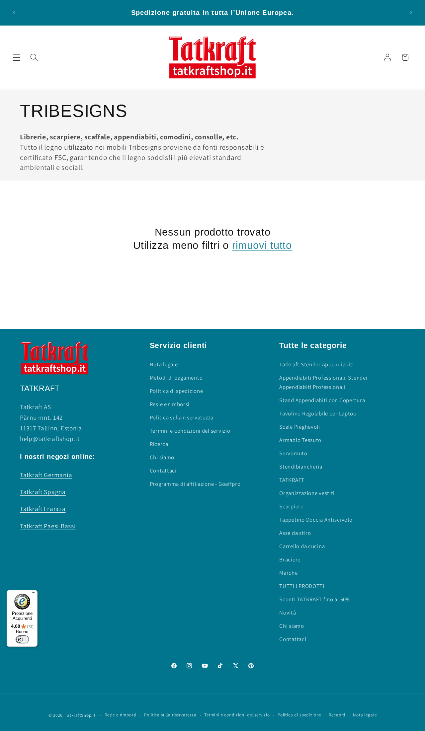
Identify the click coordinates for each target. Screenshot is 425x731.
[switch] (22, 639)
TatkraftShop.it (80, 715)
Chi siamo (162, 457)
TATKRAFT (291, 479)
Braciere (289, 559)
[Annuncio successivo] (411, 12)
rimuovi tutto (262, 245)
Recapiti (337, 715)
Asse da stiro (295, 533)
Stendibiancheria (300, 466)
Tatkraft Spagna (43, 491)
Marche (288, 572)
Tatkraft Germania (46, 475)
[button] (17, 57)
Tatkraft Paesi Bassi (48, 526)
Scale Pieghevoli (299, 426)
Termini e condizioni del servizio (190, 430)
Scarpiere (291, 506)
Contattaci (163, 470)
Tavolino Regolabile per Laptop (318, 413)
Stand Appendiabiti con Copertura (322, 400)
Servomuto (293, 453)
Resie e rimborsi (170, 404)
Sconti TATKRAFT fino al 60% (315, 599)
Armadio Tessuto (300, 440)
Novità (287, 612)
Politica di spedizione (176, 391)
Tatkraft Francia (43, 508)
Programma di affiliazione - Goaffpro (195, 483)
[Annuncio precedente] (14, 12)
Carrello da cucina (302, 546)
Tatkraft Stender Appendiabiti (316, 364)
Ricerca (159, 444)
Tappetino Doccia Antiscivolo (315, 519)
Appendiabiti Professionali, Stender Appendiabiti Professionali (323, 382)
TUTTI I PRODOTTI (301, 586)
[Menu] (34, 594)
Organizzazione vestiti (307, 493)
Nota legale (164, 364)
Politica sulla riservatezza (181, 417)
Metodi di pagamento (176, 377)
